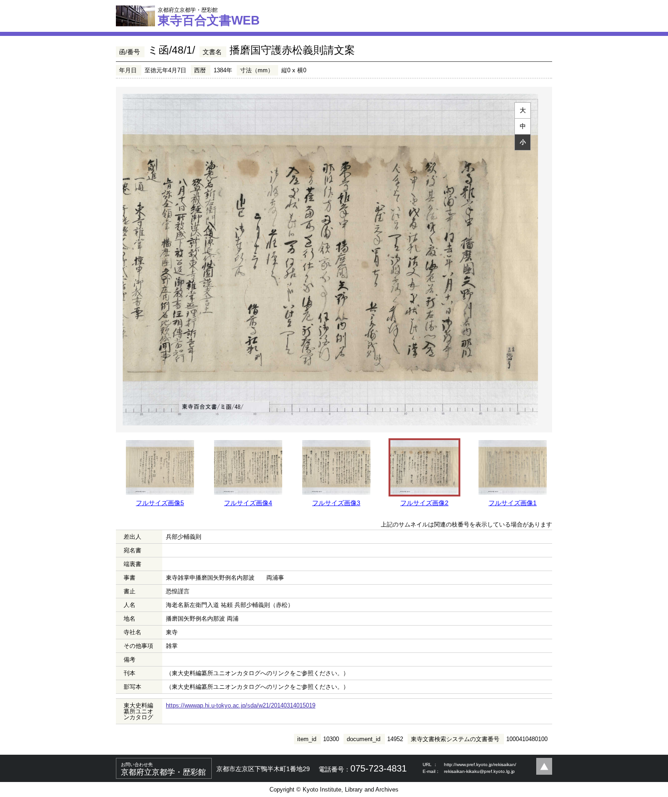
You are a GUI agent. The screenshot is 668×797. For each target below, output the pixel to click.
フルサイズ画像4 (248, 502)
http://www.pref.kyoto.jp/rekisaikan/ (480, 764)
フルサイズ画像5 (160, 502)
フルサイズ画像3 (336, 502)
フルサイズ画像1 (513, 502)
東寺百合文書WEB (209, 17)
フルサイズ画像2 (424, 502)
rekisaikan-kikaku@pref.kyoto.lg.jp (479, 771)
